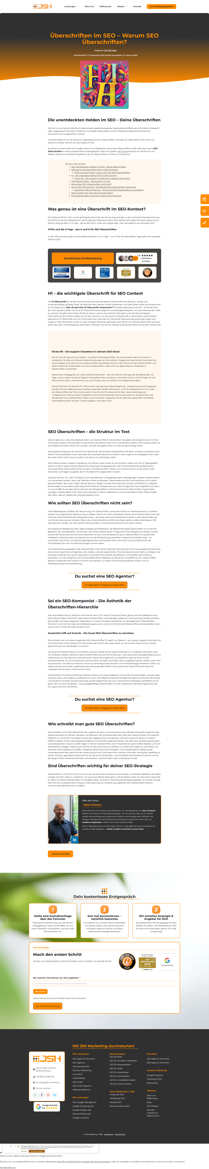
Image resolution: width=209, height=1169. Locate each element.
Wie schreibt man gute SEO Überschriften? (92, 193)
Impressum (108, 1134)
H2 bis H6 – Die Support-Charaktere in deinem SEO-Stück (102, 178)
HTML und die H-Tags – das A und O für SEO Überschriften (102, 173)
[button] (47, 1107)
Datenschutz (120, 1134)
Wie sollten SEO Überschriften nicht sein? (91, 184)
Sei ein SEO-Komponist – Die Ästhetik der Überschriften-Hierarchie (103, 187)
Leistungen (70, 6)
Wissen (120, 6)
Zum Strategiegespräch (161, 6)
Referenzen (105, 6)
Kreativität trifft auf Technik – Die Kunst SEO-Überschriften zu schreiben (109, 190)
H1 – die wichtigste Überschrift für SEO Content (94, 175)
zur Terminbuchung (48, 1006)
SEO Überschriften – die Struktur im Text (91, 181)
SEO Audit (123, 151)
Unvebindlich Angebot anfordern (104, 584)
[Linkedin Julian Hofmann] (74, 840)
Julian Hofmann (92, 804)
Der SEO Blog (110, 50)
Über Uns (89, 6)
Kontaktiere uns (8, 1167)
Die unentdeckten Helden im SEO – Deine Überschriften (98, 167)
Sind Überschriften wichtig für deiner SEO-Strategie (96, 196)
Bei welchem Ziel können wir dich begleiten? (56, 978)
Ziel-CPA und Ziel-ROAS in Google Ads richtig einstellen (83, 1162)
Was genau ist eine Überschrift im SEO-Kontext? (94, 170)
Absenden (40, 991)
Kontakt (137, 6)
